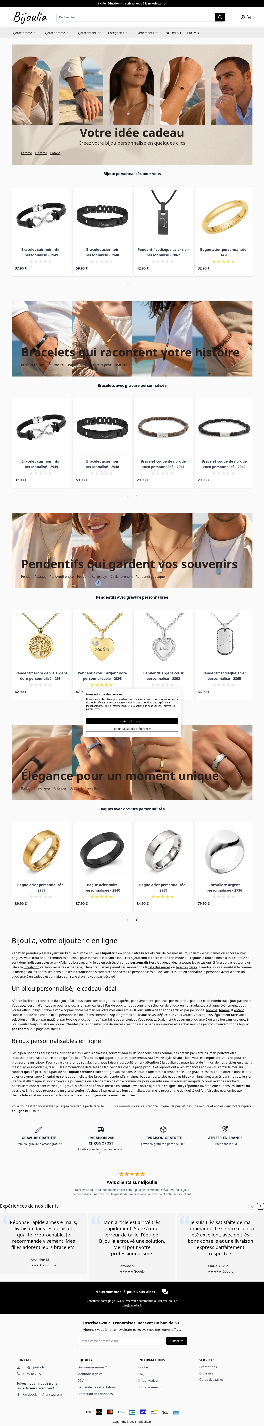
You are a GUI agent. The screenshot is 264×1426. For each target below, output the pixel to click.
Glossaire (206, 1373)
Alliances (60, 788)
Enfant (55, 153)
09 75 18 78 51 (32, 1374)
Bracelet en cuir (32, 365)
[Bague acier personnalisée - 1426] (224, 216)
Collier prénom (122, 576)
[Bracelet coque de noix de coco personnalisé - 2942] (224, 428)
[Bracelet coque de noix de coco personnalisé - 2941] (163, 428)
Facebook (30, 1394)
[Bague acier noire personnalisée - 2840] (102, 851)
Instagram (54, 1394)
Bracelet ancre (77, 365)
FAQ (118, 1301)
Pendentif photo (62, 576)
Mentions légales (90, 1374)
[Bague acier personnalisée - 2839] (163, 851)
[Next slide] (136, 284)
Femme (26, 153)
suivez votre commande (137, 1301)
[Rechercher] (220, 17)
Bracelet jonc (124, 365)
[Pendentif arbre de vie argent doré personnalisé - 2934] (41, 639)
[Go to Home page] (30, 17)
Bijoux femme (22, 33)
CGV (80, 1380)
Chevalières (42, 788)
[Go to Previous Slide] (251, 1206)
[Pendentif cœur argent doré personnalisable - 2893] (102, 639)
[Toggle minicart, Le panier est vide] (249, 17)
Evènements (145, 33)
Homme (41, 153)
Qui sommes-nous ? (92, 1367)
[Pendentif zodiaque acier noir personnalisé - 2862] (163, 216)
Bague (25, 788)
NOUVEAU (173, 33)
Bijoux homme (54, 33)
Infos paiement (149, 1387)
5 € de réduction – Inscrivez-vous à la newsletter (130, 3)
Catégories (116, 33)
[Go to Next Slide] (260, 1206)
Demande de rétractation (96, 1387)
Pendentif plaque (34, 576)
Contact (144, 1367)
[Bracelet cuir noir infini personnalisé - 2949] (41, 216)
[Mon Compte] (243, 17)
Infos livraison (148, 1380)
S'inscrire (176, 1341)
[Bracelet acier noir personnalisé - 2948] (102, 216)
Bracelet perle (101, 365)
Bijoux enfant (86, 33)
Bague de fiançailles (84, 788)
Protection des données (95, 1394)
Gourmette (55, 365)
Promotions (208, 1367)
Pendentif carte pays (92, 576)
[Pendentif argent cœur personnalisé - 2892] (163, 639)
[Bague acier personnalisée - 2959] (41, 851)
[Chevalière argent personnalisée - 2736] (224, 851)
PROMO (193, 33)
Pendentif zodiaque (150, 576)
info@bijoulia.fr (132, 1305)
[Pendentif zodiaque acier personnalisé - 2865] (224, 639)
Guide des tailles (211, 1379)
